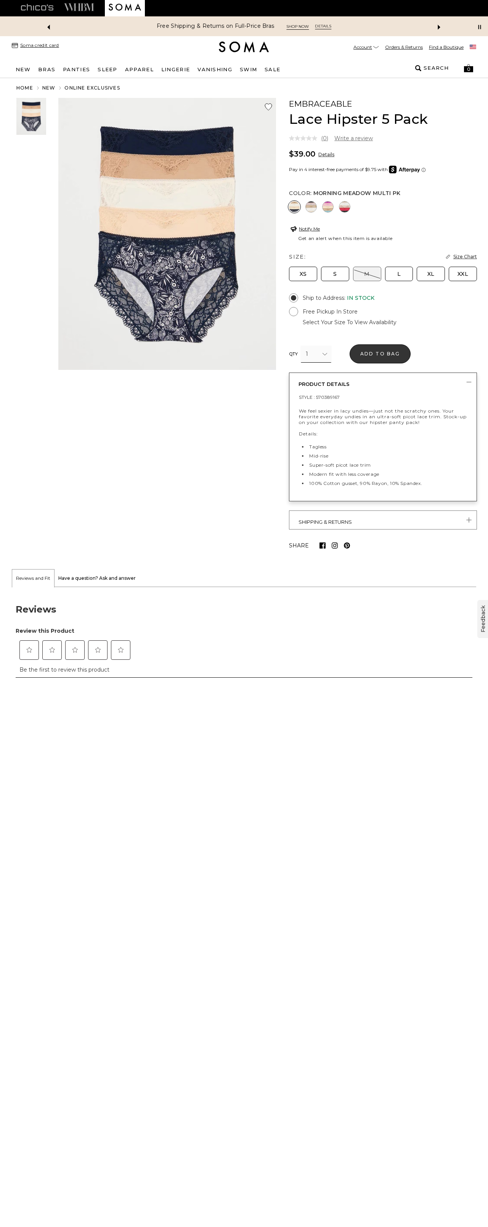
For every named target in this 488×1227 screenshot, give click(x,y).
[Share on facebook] (322, 545)
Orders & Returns (404, 47)
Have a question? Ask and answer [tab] (97, 578)
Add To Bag (380, 354)
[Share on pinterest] (347, 545)
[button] (468, 68)
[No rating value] (305, 138)
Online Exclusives (92, 88)
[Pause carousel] (479, 27)
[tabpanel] (244, 636)
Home (24, 88)
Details (326, 154)
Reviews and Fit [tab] (33, 578)
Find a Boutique (446, 47)
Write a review (353, 138)
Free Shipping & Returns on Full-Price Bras (215, 26)
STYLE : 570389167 (319, 397)
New (49, 88)
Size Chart (465, 256)
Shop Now (297, 26)
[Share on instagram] (335, 545)
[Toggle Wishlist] (268, 107)
